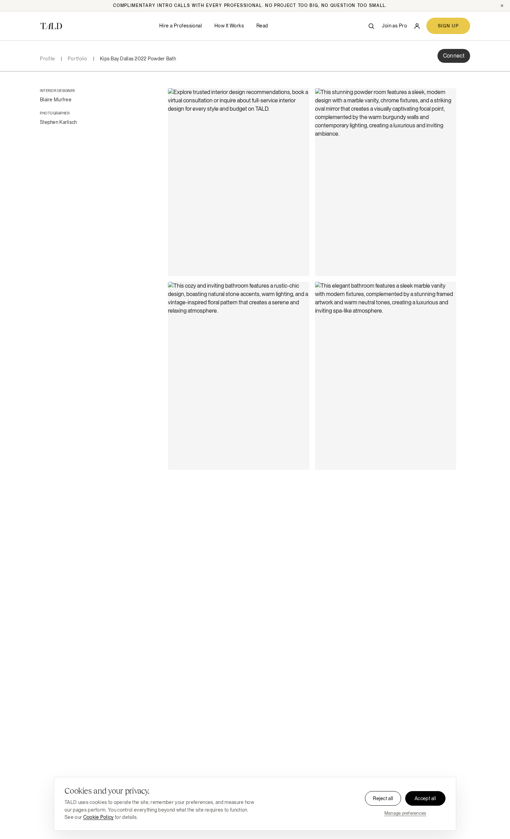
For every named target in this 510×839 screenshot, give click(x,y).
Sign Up (448, 25)
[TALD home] (51, 26)
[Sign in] (417, 26)
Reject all (383, 798)
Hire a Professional (180, 25)
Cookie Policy (98, 817)
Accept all (425, 798)
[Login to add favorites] (300, 98)
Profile (47, 58)
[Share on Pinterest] (300, 114)
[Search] (371, 26)
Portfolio (77, 58)
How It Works (229, 25)
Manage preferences (405, 813)
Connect (454, 55)
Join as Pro (394, 25)
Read (262, 25)
